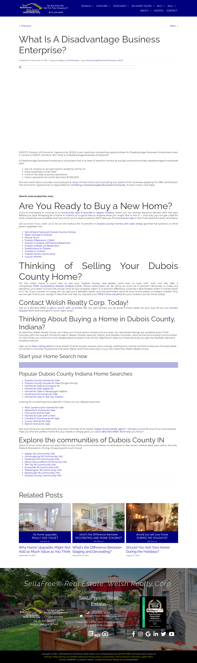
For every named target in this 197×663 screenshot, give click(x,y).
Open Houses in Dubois (38, 234)
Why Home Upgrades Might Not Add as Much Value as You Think (44, 549)
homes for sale (125, 218)
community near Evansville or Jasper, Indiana (87, 212)
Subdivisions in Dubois (38, 248)
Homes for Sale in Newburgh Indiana (46, 391)
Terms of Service (123, 657)
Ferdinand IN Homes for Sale (41, 394)
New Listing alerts (42, 346)
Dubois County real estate (99, 283)
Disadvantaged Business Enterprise (101, 60)
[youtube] (171, 634)
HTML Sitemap (59, 657)
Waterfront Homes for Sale (40, 410)
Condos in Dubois (35, 251)
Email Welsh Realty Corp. (100, 616)
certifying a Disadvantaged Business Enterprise (98, 185)
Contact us (133, 429)
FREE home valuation (110, 294)
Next (173, 25)
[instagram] (140, 634)
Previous (26, 25)
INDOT (120, 60)
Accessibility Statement (77, 657)
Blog (61, 60)
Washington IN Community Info (43, 470)
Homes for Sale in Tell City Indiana (44, 396)
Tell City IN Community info (40, 464)
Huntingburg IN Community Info (44, 456)
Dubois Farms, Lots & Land (40, 254)
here (151, 185)
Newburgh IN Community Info (42, 472)
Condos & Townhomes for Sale (42, 418)
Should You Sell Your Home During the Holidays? (148, 549)
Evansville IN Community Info (42, 467)
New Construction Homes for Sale (44, 407)
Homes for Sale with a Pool (40, 415)
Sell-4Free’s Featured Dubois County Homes (50, 232)
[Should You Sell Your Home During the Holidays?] (152, 504)
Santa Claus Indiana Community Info (46, 462)
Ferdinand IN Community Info (42, 459)
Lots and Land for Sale (37, 413)
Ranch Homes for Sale (37, 424)
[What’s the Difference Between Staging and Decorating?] (98, 504)
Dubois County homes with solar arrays (119, 223)
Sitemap (47, 657)
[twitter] (163, 634)
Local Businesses (71, 60)
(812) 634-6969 (110, 431)
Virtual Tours (32, 237)
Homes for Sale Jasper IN (39, 388)
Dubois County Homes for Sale (42, 380)
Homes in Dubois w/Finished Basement (48, 243)
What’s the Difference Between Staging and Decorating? (97, 549)
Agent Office (147, 657)
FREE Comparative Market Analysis (53, 286)
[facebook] (133, 634)
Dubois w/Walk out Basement (42, 245)
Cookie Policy (108, 657)
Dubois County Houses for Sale (42, 383)
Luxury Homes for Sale (37, 421)
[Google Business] (148, 634)
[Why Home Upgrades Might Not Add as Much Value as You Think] (45, 504)
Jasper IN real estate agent (109, 429)
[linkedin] (155, 634)
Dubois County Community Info (43, 475)
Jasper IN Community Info (40, 453)
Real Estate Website (111, 660)
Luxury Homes (33, 256)
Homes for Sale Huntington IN (42, 386)
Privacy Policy (95, 657)
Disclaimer (136, 657)
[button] (21, 530)
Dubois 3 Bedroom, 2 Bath (40, 240)
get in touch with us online (66, 308)
